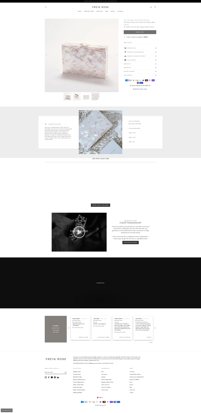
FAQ (102, 371)
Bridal (113, 11)
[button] (140, 89)
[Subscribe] (66, 372)
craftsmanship (143, 236)
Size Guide (104, 374)
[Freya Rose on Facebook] (49, 377)
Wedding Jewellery (77, 392)
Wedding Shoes (89, 11)
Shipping (142, 27)
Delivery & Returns (129, 71)
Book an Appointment (106, 379)
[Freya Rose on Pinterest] (55, 377)
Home (125, 20)
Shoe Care (132, 390)
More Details (127, 67)
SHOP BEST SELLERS (100, 205)
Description (127, 63)
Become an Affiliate (134, 379)
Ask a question (128, 75)
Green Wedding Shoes (78, 382)
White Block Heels (77, 377)
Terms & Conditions (106, 387)
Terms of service (105, 384)
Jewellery (99, 11)
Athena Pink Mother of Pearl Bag (142, 20)
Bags (107, 11)
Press (131, 382)
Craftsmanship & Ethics (135, 374)
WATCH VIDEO (100, 304)
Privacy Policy (104, 390)
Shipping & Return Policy (107, 382)
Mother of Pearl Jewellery (79, 390)
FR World (120, 11)
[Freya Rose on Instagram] (46, 377)
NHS (131, 387)
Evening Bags (130, 20)
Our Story (132, 371)
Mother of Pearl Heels (78, 384)
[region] (100, 1)
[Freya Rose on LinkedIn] (58, 377)
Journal (131, 384)
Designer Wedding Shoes (79, 379)
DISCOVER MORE (130, 242)
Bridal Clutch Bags (77, 387)
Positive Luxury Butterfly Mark (137, 377)
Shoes (80, 11)
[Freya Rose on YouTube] (52, 377)
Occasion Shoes (77, 374)
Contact (131, 392)
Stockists (103, 377)
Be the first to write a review (140, 89)
